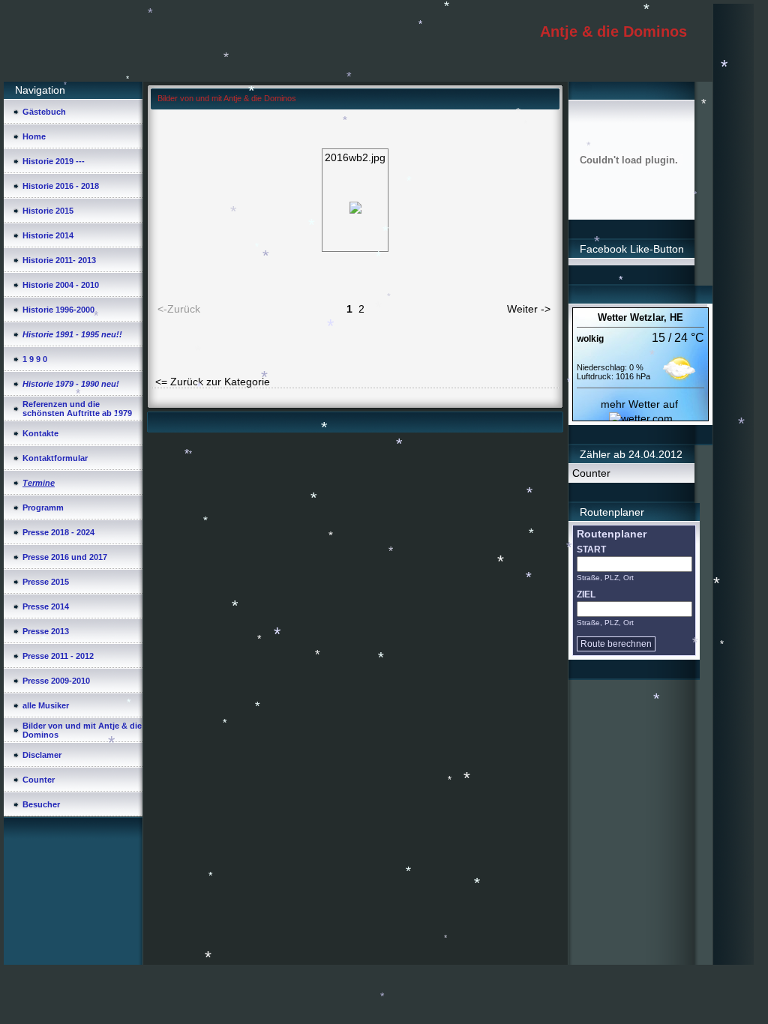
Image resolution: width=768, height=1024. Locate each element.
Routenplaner (611, 534)
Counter (591, 473)
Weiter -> (528, 309)
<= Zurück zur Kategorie (212, 382)
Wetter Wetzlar (631, 317)
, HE (673, 317)
